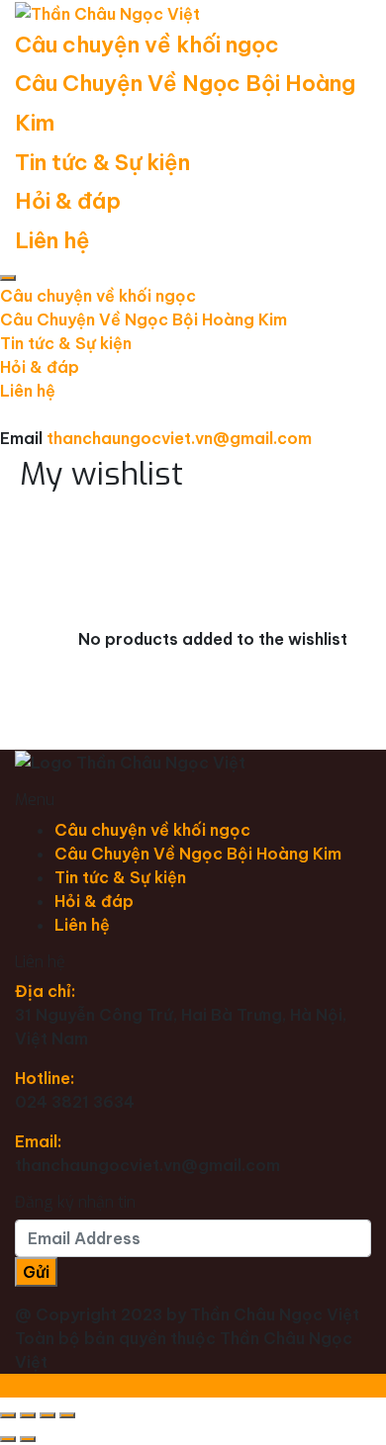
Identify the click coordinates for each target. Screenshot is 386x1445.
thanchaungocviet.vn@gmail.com (179, 438)
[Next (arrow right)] (28, 1439)
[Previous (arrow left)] (8, 1439)
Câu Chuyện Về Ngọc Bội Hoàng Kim (143, 319)
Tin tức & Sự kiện (102, 162)
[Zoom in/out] (67, 1415)
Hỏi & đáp (68, 201)
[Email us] (6, 414)
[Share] (28, 1415)
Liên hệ (52, 240)
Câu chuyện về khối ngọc (147, 44)
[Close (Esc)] (8, 1415)
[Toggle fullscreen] (47, 1415)
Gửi (36, 1272)
